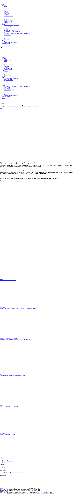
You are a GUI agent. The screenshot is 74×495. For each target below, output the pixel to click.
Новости (3, 4)
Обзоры (16, 338)
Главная (3, 98)
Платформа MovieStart (6, 43)
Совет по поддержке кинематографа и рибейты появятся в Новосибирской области (14, 243)
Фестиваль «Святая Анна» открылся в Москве (8, 280)
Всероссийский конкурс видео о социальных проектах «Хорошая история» (17, 33)
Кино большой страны (8, 79)
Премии (5, 8)
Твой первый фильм (7, 36)
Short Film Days (7, 28)
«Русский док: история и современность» (11, 29)
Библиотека (6, 14)
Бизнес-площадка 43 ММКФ (9, 89)
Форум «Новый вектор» (8, 80)
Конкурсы (6, 12)
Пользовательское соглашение (7, 459)
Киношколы (6, 13)
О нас (3, 40)
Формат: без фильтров (8, 15)
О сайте (5, 41)
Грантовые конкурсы (8, 21)
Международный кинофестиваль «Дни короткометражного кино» (13, 472)
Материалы (4, 5)
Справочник (4, 70)
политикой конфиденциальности (50, 493)
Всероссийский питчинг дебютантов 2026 (11, 25)
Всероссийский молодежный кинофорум (11, 37)
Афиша (5, 61)
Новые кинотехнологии (8, 16)
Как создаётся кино (7, 35)
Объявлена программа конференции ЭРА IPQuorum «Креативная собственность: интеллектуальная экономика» (19, 308)
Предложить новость (4, 491)
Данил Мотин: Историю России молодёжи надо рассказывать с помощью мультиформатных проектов (18, 212)
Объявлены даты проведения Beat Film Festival (8, 434)
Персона (5, 6)
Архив (3, 32)
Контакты (4, 462)
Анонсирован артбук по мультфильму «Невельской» (9, 406)
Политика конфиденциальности (7, 460)
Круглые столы (7, 39)
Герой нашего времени (8, 38)
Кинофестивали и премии (8, 19)
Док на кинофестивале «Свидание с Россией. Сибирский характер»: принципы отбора (15, 339)
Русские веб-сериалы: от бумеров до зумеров (12, 31)
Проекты (3, 24)
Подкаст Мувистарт (7, 60)
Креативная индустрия (8, 22)
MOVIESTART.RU (3, 488)
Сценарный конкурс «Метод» (9, 30)
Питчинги (6, 11)
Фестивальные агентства (8, 20)
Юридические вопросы (8, 10)
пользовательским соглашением (38, 493)
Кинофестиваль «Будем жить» (9, 27)
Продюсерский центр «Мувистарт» (10, 42)
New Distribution (7, 34)
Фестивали (6, 9)
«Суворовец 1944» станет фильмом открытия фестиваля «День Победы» (12, 375)
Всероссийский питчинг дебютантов (8, 473)
